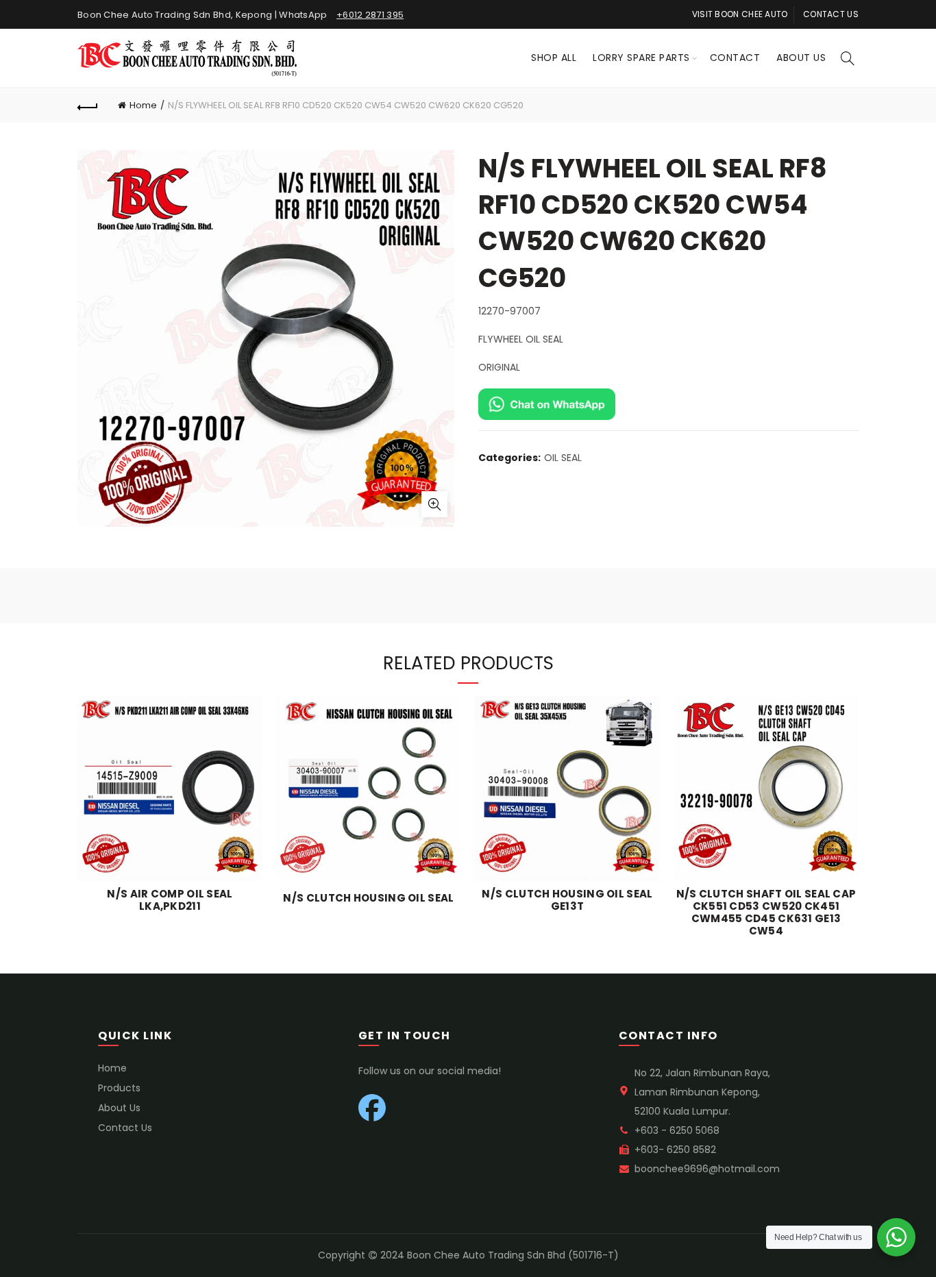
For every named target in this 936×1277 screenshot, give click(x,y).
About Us (801, 57)
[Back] (88, 105)
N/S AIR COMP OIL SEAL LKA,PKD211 (169, 900)
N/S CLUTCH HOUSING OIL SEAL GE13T (567, 900)
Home (143, 105)
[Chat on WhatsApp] (546, 403)
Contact (735, 57)
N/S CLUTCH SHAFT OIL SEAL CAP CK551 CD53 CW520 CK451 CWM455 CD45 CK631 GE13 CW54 (766, 912)
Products (119, 1088)
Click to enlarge (434, 504)
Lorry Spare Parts (641, 57)
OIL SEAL (563, 457)
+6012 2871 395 (370, 14)
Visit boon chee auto (740, 14)
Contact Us (125, 1128)
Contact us (831, 14)
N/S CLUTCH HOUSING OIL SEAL (368, 898)
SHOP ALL (553, 57)
